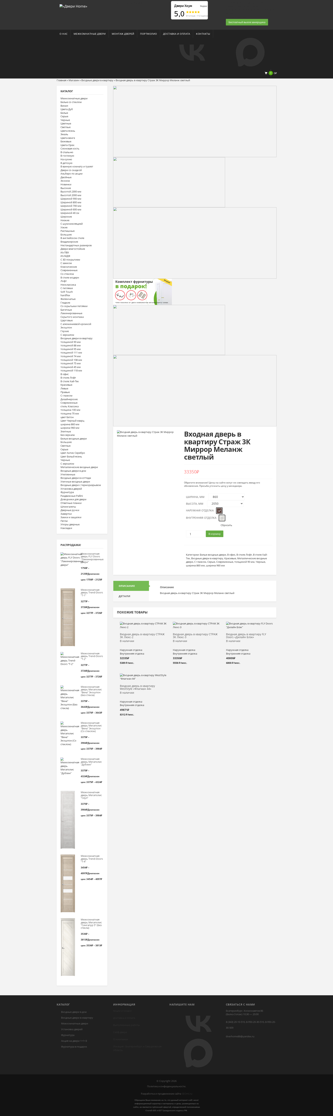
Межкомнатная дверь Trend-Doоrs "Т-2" (92, 656)
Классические (69, 266)
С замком (66, 263)
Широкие (66, 216)
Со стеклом (67, 274)
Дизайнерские (69, 399)
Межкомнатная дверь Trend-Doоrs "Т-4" (92, 859)
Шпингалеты (68, 506)
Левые (64, 388)
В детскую (66, 163)
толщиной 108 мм (71, 360)
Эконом (65, 180)
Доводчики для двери (73, 499)
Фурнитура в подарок (74, 1046)
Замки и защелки (71, 517)
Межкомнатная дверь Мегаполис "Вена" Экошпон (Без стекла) (91, 690)
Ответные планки (71, 503)
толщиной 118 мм (71, 370)
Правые (65, 392)
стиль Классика (70, 406)
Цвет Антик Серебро (73, 453)
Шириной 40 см (70, 213)
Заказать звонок (236, 17)
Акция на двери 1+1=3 (74, 1041)
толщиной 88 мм (71, 345)
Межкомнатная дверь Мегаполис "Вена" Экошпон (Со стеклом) (91, 726)
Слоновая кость (70, 148)
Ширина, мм (195, 497)
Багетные (66, 309)
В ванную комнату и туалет (77, 166)
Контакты (203, 33)
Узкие (64, 227)
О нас (64, 33)
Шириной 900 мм (71, 198)
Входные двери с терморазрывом (81, 485)
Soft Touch (67, 292)
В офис (65, 374)
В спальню (67, 152)
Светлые (66, 127)
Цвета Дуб (67, 109)
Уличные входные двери (75, 481)
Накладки (66, 528)
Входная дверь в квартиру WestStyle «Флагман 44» (137, 687)
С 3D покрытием (70, 259)
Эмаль (64, 134)
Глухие (65, 331)
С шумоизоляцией (72, 223)
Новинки (66, 184)
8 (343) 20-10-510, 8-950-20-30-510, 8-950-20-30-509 (251, 1024)
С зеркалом (67, 335)
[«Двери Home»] (73, 6)
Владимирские (69, 241)
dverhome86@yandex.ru (240, 1036)
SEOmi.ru (187, 1093)
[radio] (219, 511)
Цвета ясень (68, 130)
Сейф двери (120, 1032)
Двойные (66, 177)
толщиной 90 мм (71, 342)
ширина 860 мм (70, 424)
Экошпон (66, 327)
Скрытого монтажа (72, 317)
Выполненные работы (126, 1025)
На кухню (66, 159)
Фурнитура (67, 492)
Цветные (66, 123)
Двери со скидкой (71, 170)
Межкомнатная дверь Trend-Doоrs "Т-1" (92, 592)
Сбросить (226, 525)
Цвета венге (68, 138)
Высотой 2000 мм (71, 195)
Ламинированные (71, 313)
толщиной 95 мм (71, 349)
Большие (66, 234)
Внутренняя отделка (201, 518)
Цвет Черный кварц (72, 420)
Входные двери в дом (73, 470)
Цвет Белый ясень (71, 456)
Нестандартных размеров (76, 245)
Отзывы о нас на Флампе (128, 2)
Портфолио (148, 33)
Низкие (65, 220)
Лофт (64, 281)
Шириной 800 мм (71, 202)
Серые (64, 116)
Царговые (67, 320)
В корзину (215, 534)
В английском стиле (72, 238)
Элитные (66, 431)
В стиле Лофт (68, 377)
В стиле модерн (70, 277)
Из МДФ (65, 256)
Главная (61, 80)
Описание (127, 586)
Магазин (74, 80)
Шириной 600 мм (71, 209)
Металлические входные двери (79, 467)
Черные (65, 120)
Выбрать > (143, 625)
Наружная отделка (200, 510)
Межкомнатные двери (90, 33)
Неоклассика (68, 284)
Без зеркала (68, 435)
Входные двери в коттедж (76, 478)
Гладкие (65, 302)
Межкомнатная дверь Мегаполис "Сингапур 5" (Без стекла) (91, 923)
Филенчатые (68, 299)
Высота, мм (194, 503)
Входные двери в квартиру (97, 80)
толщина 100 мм (70, 410)
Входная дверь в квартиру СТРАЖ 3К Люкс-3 (195, 636)
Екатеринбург (133, 1046)
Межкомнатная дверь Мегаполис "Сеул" (91, 795)
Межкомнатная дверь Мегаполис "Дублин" (91, 761)
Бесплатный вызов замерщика (247, 22)
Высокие (66, 188)
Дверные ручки (70, 510)
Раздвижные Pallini (72, 496)
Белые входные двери (74, 438)
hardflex (65, 295)
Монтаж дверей (123, 33)
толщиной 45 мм (71, 367)
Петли (64, 521)
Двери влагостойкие (73, 249)
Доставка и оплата (176, 33)
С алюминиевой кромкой (76, 324)
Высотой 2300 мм (71, 191)
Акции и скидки (122, 1010)
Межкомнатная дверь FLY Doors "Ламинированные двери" (92, 557)
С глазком (66, 395)
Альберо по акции (71, 173)
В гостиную (67, 155)
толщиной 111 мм (71, 352)
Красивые (66, 384)
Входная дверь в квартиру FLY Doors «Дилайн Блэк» (246, 636)
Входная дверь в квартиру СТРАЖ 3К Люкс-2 (142, 636)
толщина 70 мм (70, 413)
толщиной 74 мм (71, 356)
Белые (64, 113)
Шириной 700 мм (71, 206)
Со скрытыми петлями (74, 306)
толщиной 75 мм (71, 363)
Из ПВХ (65, 252)
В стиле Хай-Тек (70, 381)
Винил (64, 105)
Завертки (66, 513)
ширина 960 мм (70, 427)
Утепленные (68, 474)
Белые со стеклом (71, 102)
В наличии (127, 641)
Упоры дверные (70, 524)
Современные (69, 270)
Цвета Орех (67, 145)
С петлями (67, 288)
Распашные (68, 231)
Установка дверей (71, 488)
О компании (120, 1039)
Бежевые (66, 141)
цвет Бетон (67, 417)
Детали (124, 596)
